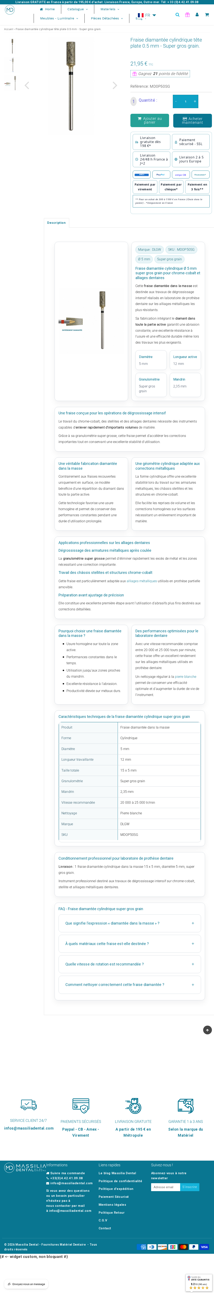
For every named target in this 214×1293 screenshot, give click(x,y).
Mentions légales (112, 1205)
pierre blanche (185, 677)
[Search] (177, 14)
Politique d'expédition (116, 1189)
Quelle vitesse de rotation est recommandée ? (104, 964)
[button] (147, 15)
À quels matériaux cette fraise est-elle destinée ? (107, 943)
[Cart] (207, 14)
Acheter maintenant (192, 120)
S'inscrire (189, 1187)
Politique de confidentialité (120, 1181)
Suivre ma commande (67, 1173)
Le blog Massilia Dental (117, 1173)
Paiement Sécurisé (114, 1197)
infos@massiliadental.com (71, 1183)
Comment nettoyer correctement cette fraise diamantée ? (114, 984)
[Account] (197, 14)
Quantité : (144, 101)
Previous (27, 85)
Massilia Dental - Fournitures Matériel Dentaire (50, 1244)
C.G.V (103, 1220)
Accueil (8, 29)
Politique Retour (112, 1213)
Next (115, 85)
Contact (105, 1228)
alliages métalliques (142, 581)
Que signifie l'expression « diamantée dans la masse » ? (112, 923)
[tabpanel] (12, 46)
